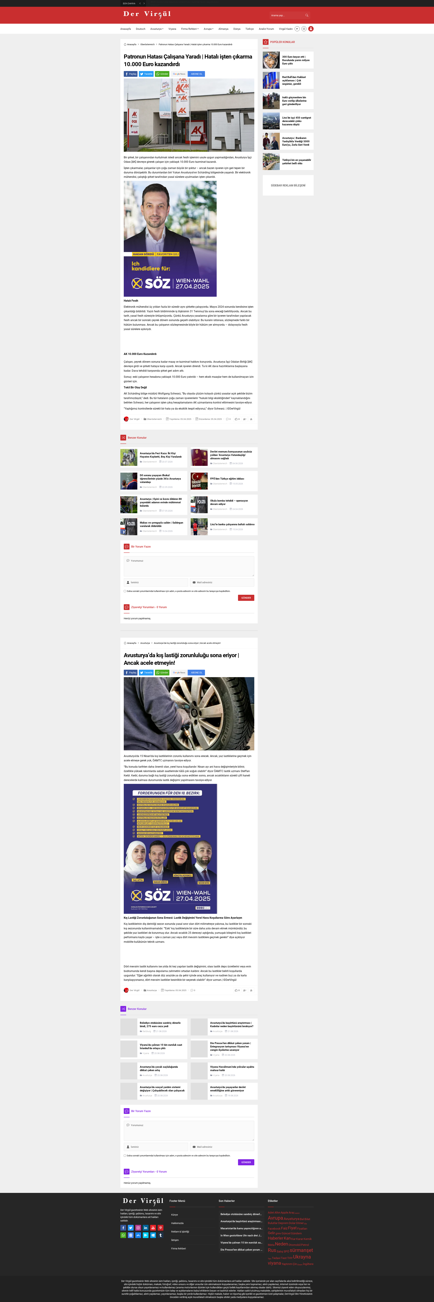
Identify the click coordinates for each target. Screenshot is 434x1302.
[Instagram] (138, 1228)
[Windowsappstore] (153, 1235)
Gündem (296, 1233)
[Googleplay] (146, 1235)
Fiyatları (302, 1228)
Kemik (308, 1239)
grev (278, 1233)
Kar (293, 1239)
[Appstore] (138, 1235)
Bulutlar (273, 1223)
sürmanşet (301, 1250)
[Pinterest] (160, 1228)
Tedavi (276, 1258)
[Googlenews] (131, 1235)
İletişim (175, 1240)
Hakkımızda (177, 1223)
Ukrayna (302, 1256)
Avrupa (275, 1217)
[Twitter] (131, 1228)
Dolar (292, 1223)
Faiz (284, 1228)
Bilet (307, 1219)
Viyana (146, 1053)
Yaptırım (287, 1264)
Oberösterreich (147, 44)
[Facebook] (123, 1228)
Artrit (297, 1213)
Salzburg (147, 1031)
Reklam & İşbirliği (180, 1231)
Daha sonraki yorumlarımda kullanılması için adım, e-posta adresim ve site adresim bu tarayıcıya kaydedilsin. (178, 591)
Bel (302, 1219)
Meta (271, 1245)
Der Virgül (134, 419)
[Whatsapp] (123, 1235)
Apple (284, 1212)
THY (290, 1258)
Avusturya (145, 642)
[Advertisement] (105, 52)
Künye (174, 1214)
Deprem (283, 1223)
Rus (272, 1250)
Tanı (269, 1259)
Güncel (286, 1233)
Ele (305, 1223)
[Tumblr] (160, 1235)
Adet (271, 1212)
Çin (295, 1264)
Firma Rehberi (178, 1248)
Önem (299, 1264)
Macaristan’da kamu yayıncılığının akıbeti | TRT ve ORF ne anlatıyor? (185, 3)
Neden (281, 1244)
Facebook (274, 1228)
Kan (287, 1238)
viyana (274, 1263)
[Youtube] (153, 1228)
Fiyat (292, 1227)
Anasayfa (131, 44)
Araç (292, 1212)
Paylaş (132, 73)
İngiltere (308, 1264)
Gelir (271, 1232)
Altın (277, 1212)
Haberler (275, 1238)
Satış (280, 1251)
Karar (299, 1239)
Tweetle (148, 73)
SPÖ (286, 1251)
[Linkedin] (146, 1228)
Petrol (305, 1245)
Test (284, 1258)
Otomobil (295, 1245)
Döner (300, 1223)
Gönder (164, 73)
